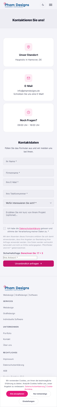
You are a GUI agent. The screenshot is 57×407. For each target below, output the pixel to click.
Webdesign (8, 307)
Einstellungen (28, 401)
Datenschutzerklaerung (35, 386)
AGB (5, 371)
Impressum (8, 359)
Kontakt (6, 339)
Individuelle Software (13, 319)
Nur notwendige (40, 394)
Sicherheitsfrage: (23, 253)
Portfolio (7, 333)
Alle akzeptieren (17, 394)
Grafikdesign (9, 313)
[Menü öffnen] (50, 5)
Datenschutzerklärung (29, 228)
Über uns (7, 345)
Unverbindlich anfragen (27, 263)
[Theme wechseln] (43, 5)
